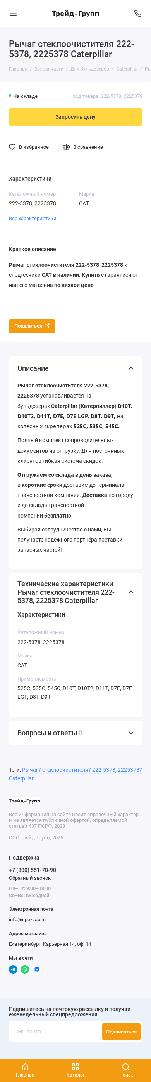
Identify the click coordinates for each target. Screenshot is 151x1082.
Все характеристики (33, 218)
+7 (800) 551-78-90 (32, 870)
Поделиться (28, 326)
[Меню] (13, 13)
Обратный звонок (30, 878)
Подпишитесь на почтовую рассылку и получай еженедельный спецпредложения (69, 1012)
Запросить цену (75, 117)
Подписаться (121, 1032)
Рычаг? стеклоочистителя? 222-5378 (68, 770)
